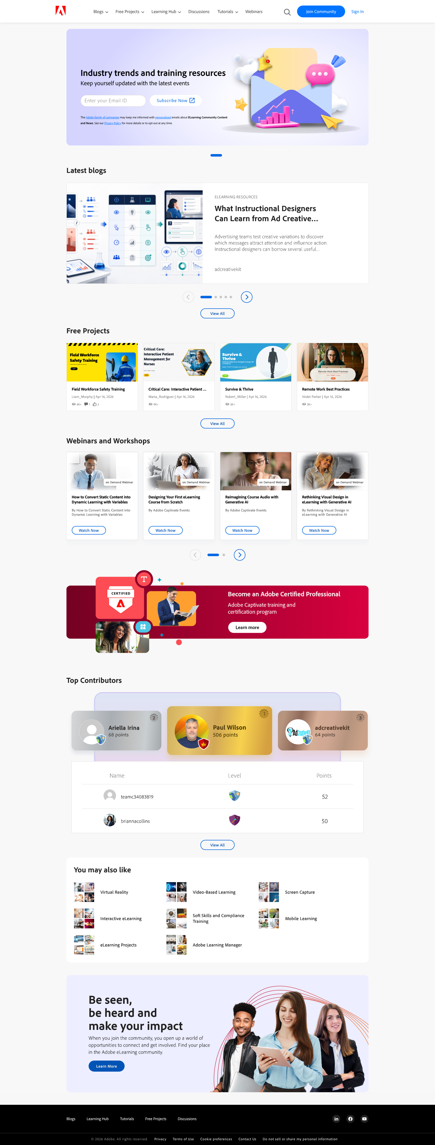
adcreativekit (228, 269)
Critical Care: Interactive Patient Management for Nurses (196, 389)
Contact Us (247, 1139)
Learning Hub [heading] (98, 1118)
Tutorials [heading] (127, 1118)
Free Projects (128, 11)
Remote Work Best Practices (326, 389)
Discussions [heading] (187, 1118)
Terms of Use (183, 1139)
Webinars (254, 11)
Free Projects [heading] (155, 1118)
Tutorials (226, 11)
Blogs (98, 11)
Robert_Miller (235, 396)
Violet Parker (311, 396)
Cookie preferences (216, 1139)
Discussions (198, 11)
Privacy (160, 1139)
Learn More (106, 1066)
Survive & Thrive (239, 389)
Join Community (321, 11)
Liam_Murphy (82, 396)
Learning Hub (164, 11)
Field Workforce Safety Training (98, 389)
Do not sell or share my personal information (300, 1139)
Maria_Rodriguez (161, 396)
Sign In (357, 11)
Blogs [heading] (70, 1118)
